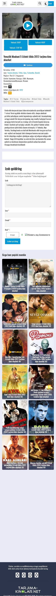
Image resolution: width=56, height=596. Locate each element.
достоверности (27, 101)
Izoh (6, 180)
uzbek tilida (37, 99)
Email (7, 220)
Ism (7, 210)
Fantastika (30, 73)
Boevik (37, 73)
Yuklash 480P (40, 42)
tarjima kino (25, 99)
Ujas (24, 73)
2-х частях (15, 99)
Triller (21, 73)
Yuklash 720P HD (16, 47)
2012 (21, 90)
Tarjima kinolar (12, 73)
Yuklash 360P (16, 42)
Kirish (49, 3)
